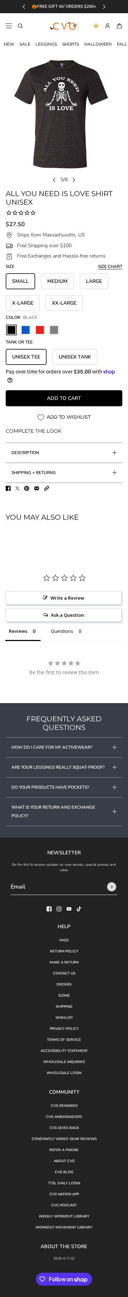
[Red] (40, 330)
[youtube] (69, 909)
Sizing (64, 995)
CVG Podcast (64, 1205)
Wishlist (64, 1017)
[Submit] (111, 886)
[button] (46, 488)
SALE (25, 44)
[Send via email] (37, 488)
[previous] (24, 6)
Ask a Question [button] (67, 615)
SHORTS (70, 44)
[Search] (20, 26)
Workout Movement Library (64, 1227)
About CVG (64, 1161)
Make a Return (64, 962)
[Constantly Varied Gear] (64, 26)
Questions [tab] (62, 631)
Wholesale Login (64, 1072)
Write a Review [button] (67, 598)
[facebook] (49, 909)
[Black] (11, 330)
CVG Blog (64, 1172)
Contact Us (64, 973)
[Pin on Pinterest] (27, 488)
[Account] (108, 26)
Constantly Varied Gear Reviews (64, 1138)
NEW (9, 44)
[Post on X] (17, 488)
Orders (64, 984)
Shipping (64, 1006)
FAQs (64, 940)
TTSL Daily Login (64, 1183)
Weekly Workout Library (64, 1216)
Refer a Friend (64, 1150)
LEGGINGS (46, 44)
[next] (104, 6)
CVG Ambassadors (64, 1116)
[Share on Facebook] (8, 488)
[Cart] (119, 26)
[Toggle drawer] (9, 26)
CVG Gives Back (64, 1127)
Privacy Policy (64, 1028)
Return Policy (64, 951)
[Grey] (54, 330)
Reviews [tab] (18, 631)
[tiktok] (79, 909)
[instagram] (59, 909)
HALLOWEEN (98, 44)
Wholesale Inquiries (64, 1061)
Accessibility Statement (64, 1050)
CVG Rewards (64, 1105)
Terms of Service (64, 1039)
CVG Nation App (64, 1194)
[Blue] (25, 330)
